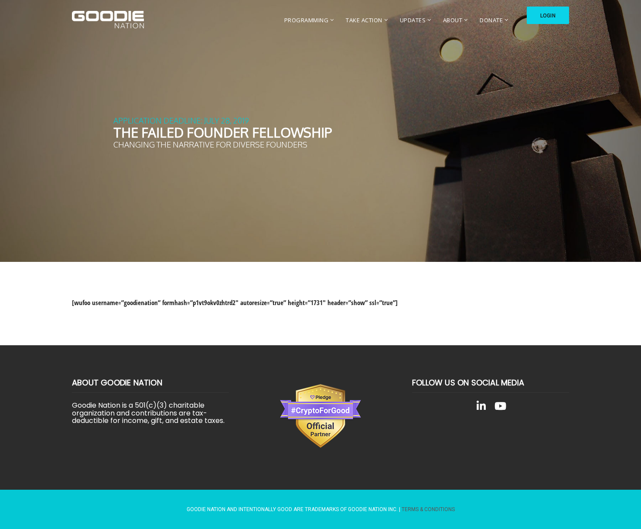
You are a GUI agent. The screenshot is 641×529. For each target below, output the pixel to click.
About (453, 20)
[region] (320, 131)
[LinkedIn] (481, 408)
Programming (306, 20)
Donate (491, 20)
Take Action (364, 20)
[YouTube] (500, 408)
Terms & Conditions (428, 509)
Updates (413, 20)
